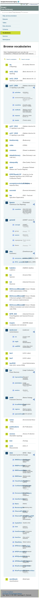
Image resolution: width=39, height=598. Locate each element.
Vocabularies (7, 33)
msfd (11, 397)
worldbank (14, 579)
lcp (11, 370)
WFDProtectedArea (18, 551)
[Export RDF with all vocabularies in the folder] (34, 88)
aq (10, 64)
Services (5, 36)
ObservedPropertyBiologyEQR (18, 516)
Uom (16, 526)
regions (17, 409)
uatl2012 (17, 346)
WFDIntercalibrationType (18, 546)
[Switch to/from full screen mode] (27, 4)
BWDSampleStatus (18, 470)
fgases (12, 202)
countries (18, 105)
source (17, 235)
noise (12, 420)
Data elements (7, 26)
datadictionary (15, 155)
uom (11, 446)
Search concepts (25, 59)
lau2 (11, 358)
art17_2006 (14, 86)
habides (13, 268)
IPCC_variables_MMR (18, 262)
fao (11, 195)
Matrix (17, 503)
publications (14, 427)
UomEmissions (18, 531)
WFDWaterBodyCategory (18, 561)
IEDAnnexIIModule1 (16, 289)
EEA (10, 2)
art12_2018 (14, 78)
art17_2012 (14, 126)
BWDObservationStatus (18, 459)
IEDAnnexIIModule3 (16, 296)
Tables (4, 22)
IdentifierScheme (18, 499)
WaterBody (18, 542)
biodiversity (14, 140)
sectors (17, 390)
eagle (16, 341)
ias (11, 275)
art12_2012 (14, 71)
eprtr (11, 167)
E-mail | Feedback (8, 592)
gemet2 (12, 220)
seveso (12, 434)
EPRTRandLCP (15, 174)
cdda (11, 145)
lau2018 (12, 363)
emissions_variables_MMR (18, 258)
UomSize (18, 537)
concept (17, 225)
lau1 (11, 353)
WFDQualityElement (18, 556)
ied (11, 282)
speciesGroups (18, 414)
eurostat (13, 190)
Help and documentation (10, 16)
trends (17, 120)
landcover (13, 330)
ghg (11, 251)
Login (23, 4)
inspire (12, 323)
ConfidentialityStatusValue (18, 485)
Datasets (5, 19)
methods (17, 109)
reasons (17, 115)
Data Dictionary (17, 12)
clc (16, 337)
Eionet (10, 12)
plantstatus (18, 383)
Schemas (5, 29)
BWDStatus (18, 476)
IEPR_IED (13, 314)
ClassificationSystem (18, 481)
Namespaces (6, 39)
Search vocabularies (11, 59)
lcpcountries (18, 377)
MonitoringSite (18, 507)
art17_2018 (14, 133)
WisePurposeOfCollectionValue (18, 570)
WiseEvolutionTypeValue (18, 566)
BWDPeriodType (18, 465)
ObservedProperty (18, 511)
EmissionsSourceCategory (18, 493)
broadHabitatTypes (18, 404)
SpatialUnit (18, 523)
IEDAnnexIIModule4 (16, 305)
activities (17, 92)
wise (11, 453)
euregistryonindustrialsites (16, 183)
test (11, 441)
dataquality (14, 162)
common (13, 150)
